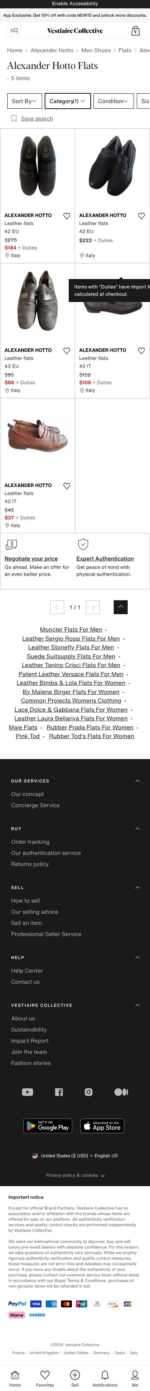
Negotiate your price (31, 558)
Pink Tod (28, 736)
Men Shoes (96, 50)
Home (14, 50)
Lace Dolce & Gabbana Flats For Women (71, 709)
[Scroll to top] (121, 607)
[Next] (93, 607)
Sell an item (26, 923)
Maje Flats (23, 727)
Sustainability (29, 1029)
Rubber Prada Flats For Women (90, 727)
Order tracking (30, 841)
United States (76, 1352)
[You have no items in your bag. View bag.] (136, 31)
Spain (120, 1352)
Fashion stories (31, 1063)
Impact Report (29, 1040)
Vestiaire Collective (42, 1006)
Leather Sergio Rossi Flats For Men (71, 638)
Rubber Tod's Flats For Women (91, 736)
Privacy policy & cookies (72, 1175)
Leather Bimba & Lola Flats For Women (71, 683)
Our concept (27, 794)
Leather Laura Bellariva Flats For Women (71, 718)
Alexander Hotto (51, 50)
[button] (136, 31)
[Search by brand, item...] (14, 30)
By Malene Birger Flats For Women (71, 692)
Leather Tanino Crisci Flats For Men (71, 665)
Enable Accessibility (75, 3)
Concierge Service (35, 805)
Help (17, 958)
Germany (101, 1352)
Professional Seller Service (46, 934)
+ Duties (27, 247)
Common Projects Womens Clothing (71, 700)
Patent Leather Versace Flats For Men (70, 674)
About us (23, 1018)
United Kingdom (44, 1352)
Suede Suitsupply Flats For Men (71, 656)
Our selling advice (34, 911)
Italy (134, 1352)
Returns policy (30, 864)
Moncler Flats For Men (71, 629)
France (18, 1352)
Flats (125, 50)
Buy (16, 829)
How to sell (25, 900)
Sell (17, 888)
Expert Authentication (105, 558)
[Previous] (57, 607)
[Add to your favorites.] (66, 216)
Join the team (29, 1052)
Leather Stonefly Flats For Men (71, 647)
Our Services (30, 781)
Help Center (27, 970)
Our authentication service (46, 853)
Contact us (25, 981)
